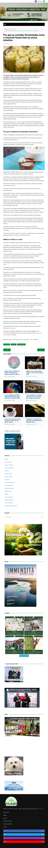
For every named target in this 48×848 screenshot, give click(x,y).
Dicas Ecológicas (8, 473)
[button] (14, 625)
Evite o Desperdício (9, 485)
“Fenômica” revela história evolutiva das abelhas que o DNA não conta (34, 420)
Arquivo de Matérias (7, 824)
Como (14, 344)
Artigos (6, 459)
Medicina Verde (8, 491)
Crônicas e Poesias (9, 465)
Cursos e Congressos (9, 467)
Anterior (7, 349)
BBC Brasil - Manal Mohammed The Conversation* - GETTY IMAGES (22, 339)
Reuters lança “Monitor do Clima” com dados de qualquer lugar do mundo (12, 372)
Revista (5, 815)
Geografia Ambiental (9, 488)
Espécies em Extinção (9, 482)
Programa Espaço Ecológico (11, 505)
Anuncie (5, 818)
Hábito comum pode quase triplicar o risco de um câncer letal (34, 372)
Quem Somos (6, 812)
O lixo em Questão (9, 497)
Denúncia (7, 470)
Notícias (6, 494)
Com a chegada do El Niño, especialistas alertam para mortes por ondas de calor (12, 396)
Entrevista (7, 479)
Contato (5, 826)
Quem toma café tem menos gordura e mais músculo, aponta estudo (13, 420)
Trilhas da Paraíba (9, 502)
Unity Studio (40, 808)
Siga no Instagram (24, 655)
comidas (7, 344)
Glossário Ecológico (7, 821)
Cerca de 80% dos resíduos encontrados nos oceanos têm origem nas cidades (34, 396)
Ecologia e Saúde (8, 476)
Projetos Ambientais (9, 500)
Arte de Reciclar (8, 462)
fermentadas (22, 344)
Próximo (40, 349)
